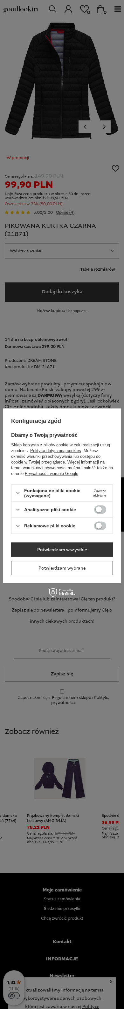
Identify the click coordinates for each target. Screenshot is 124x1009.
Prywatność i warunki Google (51, 473)
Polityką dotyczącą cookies (55, 450)
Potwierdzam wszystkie (62, 549)
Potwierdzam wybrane (62, 568)
